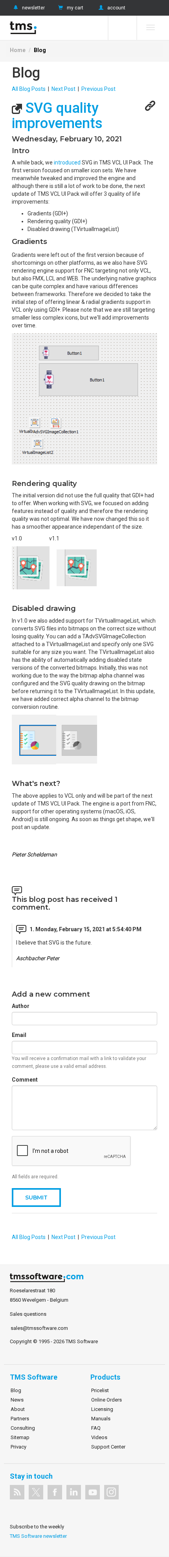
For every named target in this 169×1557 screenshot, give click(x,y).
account (116, 8)
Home (18, 50)
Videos (99, 1437)
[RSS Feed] (17, 1492)
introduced (67, 162)
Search (122, 28)
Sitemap (20, 1437)
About (18, 1409)
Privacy (18, 1447)
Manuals (100, 1419)
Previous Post (98, 89)
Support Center (108, 1447)
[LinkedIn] (73, 1492)
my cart (75, 8)
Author (20, 1006)
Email (19, 1035)
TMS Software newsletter (38, 1536)
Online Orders (106, 1400)
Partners (20, 1419)
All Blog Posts (29, 89)
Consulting (23, 1428)
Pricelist (100, 1390)
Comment (25, 1080)
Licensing (102, 1409)
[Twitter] (36, 1492)
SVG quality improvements (57, 116)
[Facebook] (55, 1492)
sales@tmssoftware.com (39, 1328)
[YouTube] (92, 1492)
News (17, 1400)
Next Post (63, 89)
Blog (40, 50)
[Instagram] (111, 1492)
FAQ (96, 1428)
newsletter (33, 8)
